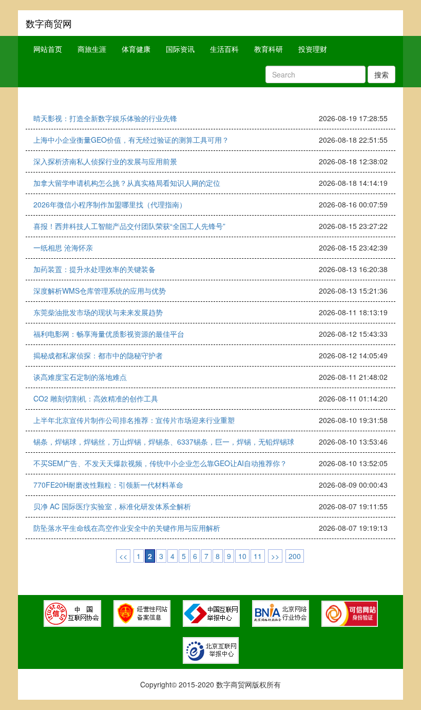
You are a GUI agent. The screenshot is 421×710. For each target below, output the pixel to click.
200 (295, 556)
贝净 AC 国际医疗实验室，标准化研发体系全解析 (112, 506)
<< (123, 556)
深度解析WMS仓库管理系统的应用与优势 (99, 290)
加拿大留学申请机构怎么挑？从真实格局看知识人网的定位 (126, 183)
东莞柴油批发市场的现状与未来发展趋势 (98, 312)
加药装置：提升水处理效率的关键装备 (94, 269)
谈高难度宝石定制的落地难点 (80, 377)
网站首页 (47, 49)
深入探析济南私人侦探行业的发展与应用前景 (105, 161)
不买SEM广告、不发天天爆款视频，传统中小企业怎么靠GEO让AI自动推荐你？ (160, 463)
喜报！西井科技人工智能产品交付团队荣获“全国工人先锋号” (129, 226)
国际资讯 (180, 49)
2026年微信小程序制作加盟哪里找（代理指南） (109, 204)
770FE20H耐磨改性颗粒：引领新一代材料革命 (108, 484)
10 (242, 556)
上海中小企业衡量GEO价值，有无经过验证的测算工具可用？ (131, 140)
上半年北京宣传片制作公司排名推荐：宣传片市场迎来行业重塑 (134, 420)
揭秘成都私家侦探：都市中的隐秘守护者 (98, 355)
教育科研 (268, 49)
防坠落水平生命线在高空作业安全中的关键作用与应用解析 (126, 528)
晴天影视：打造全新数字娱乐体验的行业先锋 (105, 118)
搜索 (381, 74)
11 (258, 556)
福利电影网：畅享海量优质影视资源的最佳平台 (108, 334)
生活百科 (224, 49)
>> (275, 556)
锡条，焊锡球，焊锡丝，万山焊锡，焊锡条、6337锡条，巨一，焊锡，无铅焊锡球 (163, 441)
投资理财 (312, 49)
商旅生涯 (92, 49)
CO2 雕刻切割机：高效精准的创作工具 (95, 398)
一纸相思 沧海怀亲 (63, 247)
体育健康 (136, 49)
